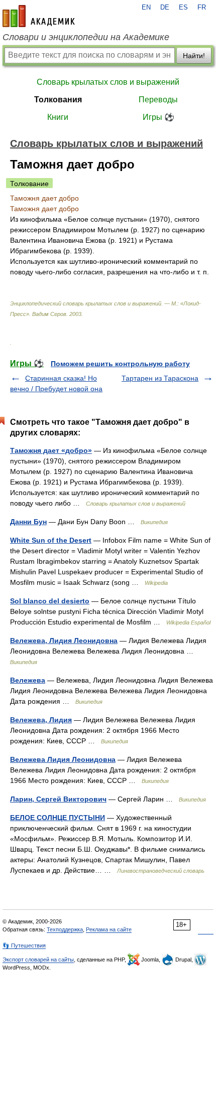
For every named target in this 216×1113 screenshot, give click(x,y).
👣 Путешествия (24, 945)
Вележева (27, 680)
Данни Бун (28, 522)
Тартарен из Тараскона (160, 378)
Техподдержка (65, 929)
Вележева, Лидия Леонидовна (64, 641)
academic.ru (39, 16)
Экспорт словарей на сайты (38, 960)
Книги (57, 117)
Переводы (158, 99)
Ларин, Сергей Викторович (58, 799)
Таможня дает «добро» (51, 450)
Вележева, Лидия (41, 720)
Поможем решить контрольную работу (120, 364)
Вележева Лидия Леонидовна (63, 759)
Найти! (194, 56)
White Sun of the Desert (50, 540)
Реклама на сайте (109, 929)
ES (183, 7)
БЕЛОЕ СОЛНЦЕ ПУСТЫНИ (57, 818)
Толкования (58, 99)
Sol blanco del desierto (49, 601)
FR (201, 7)
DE (164, 7)
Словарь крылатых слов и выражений (108, 82)
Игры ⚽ (158, 117)
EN (146, 7)
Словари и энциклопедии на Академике (86, 37)
